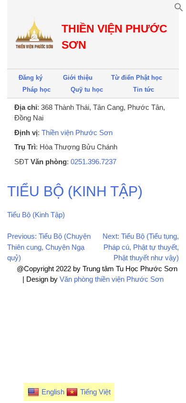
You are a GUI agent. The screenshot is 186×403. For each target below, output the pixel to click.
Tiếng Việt (95, 392)
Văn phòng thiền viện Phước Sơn (112, 279)
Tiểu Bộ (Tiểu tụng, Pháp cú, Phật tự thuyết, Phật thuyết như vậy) (141, 247)
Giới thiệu (78, 77)
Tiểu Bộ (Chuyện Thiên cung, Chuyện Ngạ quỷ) (49, 247)
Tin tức (143, 89)
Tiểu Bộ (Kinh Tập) (75, 191)
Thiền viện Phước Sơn (77, 132)
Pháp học (36, 89)
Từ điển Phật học (136, 77)
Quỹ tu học (87, 89)
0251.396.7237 (93, 162)
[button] (179, 9)
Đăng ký (30, 77)
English (52, 392)
